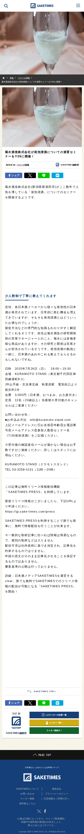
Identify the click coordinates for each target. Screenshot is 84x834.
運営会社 (56, 789)
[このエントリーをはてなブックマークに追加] (57, 175)
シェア (15, 175)
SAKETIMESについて (27, 789)
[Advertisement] (42, 247)
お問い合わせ (27, 793)
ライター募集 (27, 798)
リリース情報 (23, 165)
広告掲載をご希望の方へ (57, 798)
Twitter (39, 811)
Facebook (45, 811)
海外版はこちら (27, 803)
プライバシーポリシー (56, 793)
